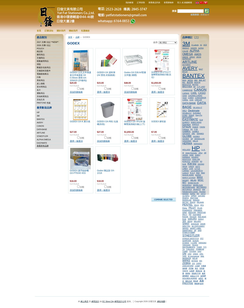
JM (205, 153)
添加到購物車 (76, 92)
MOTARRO (201, 187)
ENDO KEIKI (196, 122)
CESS (184, 96)
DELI (184, 111)
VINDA (195, 254)
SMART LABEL (195, 228)
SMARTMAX (187, 230)
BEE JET (202, 80)
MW (203, 189)
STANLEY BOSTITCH (190, 238)
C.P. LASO (201, 87)
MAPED (198, 175)
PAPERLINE (186, 200)
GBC (193, 134)
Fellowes (185, 129)
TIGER (199, 247)
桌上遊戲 (41, 83)
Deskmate (194, 110)
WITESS (194, 261)
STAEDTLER (42, 136)
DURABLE (197, 113)
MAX (200, 177)
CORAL (185, 100)
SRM (199, 230)
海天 (196, 268)
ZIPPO (198, 263)
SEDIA (189, 221)
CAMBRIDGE (187, 90)
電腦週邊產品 (43, 74)
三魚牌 (197, 266)
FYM (196, 129)
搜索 (174, 11)
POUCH (40, 48)
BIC (183, 82)
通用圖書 (185, 276)
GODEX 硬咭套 (158, 121)
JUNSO (185, 155)
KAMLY (197, 155)
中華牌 (203, 266)
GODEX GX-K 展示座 (80, 121)
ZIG (193, 263)
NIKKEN (185, 194)
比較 (82, 89)
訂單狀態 (141, 2)
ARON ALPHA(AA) (191, 58)
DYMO (184, 115)
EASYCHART (187, 117)
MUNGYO (197, 189)
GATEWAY (186, 134)
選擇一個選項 (103, 92)
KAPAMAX (186, 157)
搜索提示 (205, 15)
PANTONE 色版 (44, 103)
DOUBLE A (186, 113)
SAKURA (192, 219)
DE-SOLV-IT (197, 107)
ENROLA (195, 124)
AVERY (40, 123)
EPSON (186, 126)
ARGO (192, 57)
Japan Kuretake (191, 153)
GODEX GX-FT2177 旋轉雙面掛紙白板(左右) (161, 74)
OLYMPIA (186, 196)
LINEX (185, 169)
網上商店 (84, 301)
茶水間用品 (42, 87)
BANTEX (40, 119)
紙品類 (40, 51)
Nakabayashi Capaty (190, 192)
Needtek (202, 192)
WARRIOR (186, 258)
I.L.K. (203, 150)
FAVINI (202, 127)
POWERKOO (187, 210)
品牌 (77, 37)
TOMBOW (200, 249)
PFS (202, 205)
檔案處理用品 (43, 61)
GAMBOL (186, 131)
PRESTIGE (201, 212)
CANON (40, 126)
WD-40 (195, 258)
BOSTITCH (186, 84)
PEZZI (196, 205)
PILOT (192, 207)
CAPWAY (185, 93)
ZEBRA (186, 263)
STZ (201, 238)
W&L (202, 256)
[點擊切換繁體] (205, 3)
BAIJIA (185, 72)
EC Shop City (108, 301)
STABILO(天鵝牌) (188, 232)
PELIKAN (200, 202)
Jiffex (200, 153)
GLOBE (187, 136)
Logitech (185, 173)
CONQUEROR (200, 98)
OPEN (193, 196)
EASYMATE (42, 143)
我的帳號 (129, 2)
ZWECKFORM (187, 266)
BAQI (184, 80)
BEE (196, 80)
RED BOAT (202, 217)
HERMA (187, 143)
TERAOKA (202, 243)
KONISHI (195, 161)
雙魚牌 (195, 281)
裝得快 (187, 273)
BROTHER (187, 86)
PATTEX (185, 202)
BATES (190, 80)
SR (195, 230)
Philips (184, 208)
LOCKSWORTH (197, 171)
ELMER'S (186, 122)
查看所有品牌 (43, 146)
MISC (201, 180)
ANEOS (185, 57)
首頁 (70, 37)
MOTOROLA (187, 189)
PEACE (192, 202)
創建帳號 (188, 2)
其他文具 (41, 100)
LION (191, 169)
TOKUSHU (190, 249)
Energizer (186, 124)
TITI (204, 247)
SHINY (186, 223)
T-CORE (194, 243)
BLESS (190, 82)
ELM (201, 120)
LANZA (191, 166)
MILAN (193, 180)
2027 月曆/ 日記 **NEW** (47, 42)
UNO (189, 254)
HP (38, 112)
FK (191, 129)
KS (201, 161)
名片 (39, 90)
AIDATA (194, 48)
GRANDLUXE (199, 139)
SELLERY (197, 221)
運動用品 (41, 93)
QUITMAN (197, 215)
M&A (198, 173)
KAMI (192, 155)
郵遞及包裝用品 (44, 67)
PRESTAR (192, 212)
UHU (199, 251)
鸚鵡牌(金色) (199, 283)
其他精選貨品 (43, 96)
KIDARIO (194, 157)
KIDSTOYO (186, 159)
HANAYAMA (186, 141)
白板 (39, 77)
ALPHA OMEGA (44, 139)
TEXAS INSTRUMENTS (190, 246)
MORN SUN (198, 185)
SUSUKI (196, 241)
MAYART (185, 180)
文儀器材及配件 (44, 71)
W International (193, 256)
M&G (203, 173)
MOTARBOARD (188, 187)
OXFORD (201, 196)
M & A (192, 173)
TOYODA (192, 251)
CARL (194, 93)
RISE (184, 219)
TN (183, 249)
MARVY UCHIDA (188, 178)
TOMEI (185, 251)
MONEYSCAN (193, 183)
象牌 (203, 273)
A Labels (195, 45)
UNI (184, 253)
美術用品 (41, 80)
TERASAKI (186, 245)
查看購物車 (169, 2)
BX (194, 87)
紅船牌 (192, 271)
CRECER (198, 100)
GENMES (200, 134)
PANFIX (185, 198)
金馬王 (200, 278)
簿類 (39, 64)
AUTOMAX (186, 65)
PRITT (184, 215)
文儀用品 (41, 58)
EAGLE (191, 115)
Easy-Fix (199, 115)
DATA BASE (42, 129)
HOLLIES (186, 150)
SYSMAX (185, 243)
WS (200, 261)
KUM (184, 164)
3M (38, 116)
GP (192, 139)
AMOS (197, 54)
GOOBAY (185, 139)
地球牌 (184, 268)
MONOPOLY (187, 185)
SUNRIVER (186, 241)
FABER (195, 127)
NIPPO (192, 194)
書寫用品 (41, 55)
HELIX (195, 141)
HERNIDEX (198, 144)
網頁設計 (95, 301)
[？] (196, 37)
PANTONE (194, 198)
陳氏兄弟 (188, 281)
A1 (201, 45)
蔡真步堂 (199, 271)
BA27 (201, 69)
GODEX (196, 136)
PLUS (199, 208)
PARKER (196, 200)
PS (190, 214)
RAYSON (193, 217)
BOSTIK (197, 82)
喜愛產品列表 (154, 2)
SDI (184, 221)
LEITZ (197, 166)
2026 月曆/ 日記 (44, 45)
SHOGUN (195, 224)
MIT (184, 182)
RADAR (185, 217)
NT (198, 194)
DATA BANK (189, 103)
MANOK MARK (188, 175)
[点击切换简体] (201, 3)
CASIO (202, 93)
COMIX (191, 98)
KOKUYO (186, 161)
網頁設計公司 (120, 301)
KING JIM (196, 159)
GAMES (195, 131)
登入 (179, 2)
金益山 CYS (194, 276)
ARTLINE (41, 133)
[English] (197, 3)
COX (191, 100)
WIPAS (186, 260)
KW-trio (192, 163)
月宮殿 (191, 268)
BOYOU (195, 84)
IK (183, 153)
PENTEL (187, 204)
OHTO (203, 194)
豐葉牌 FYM (196, 273)
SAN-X (201, 219)
